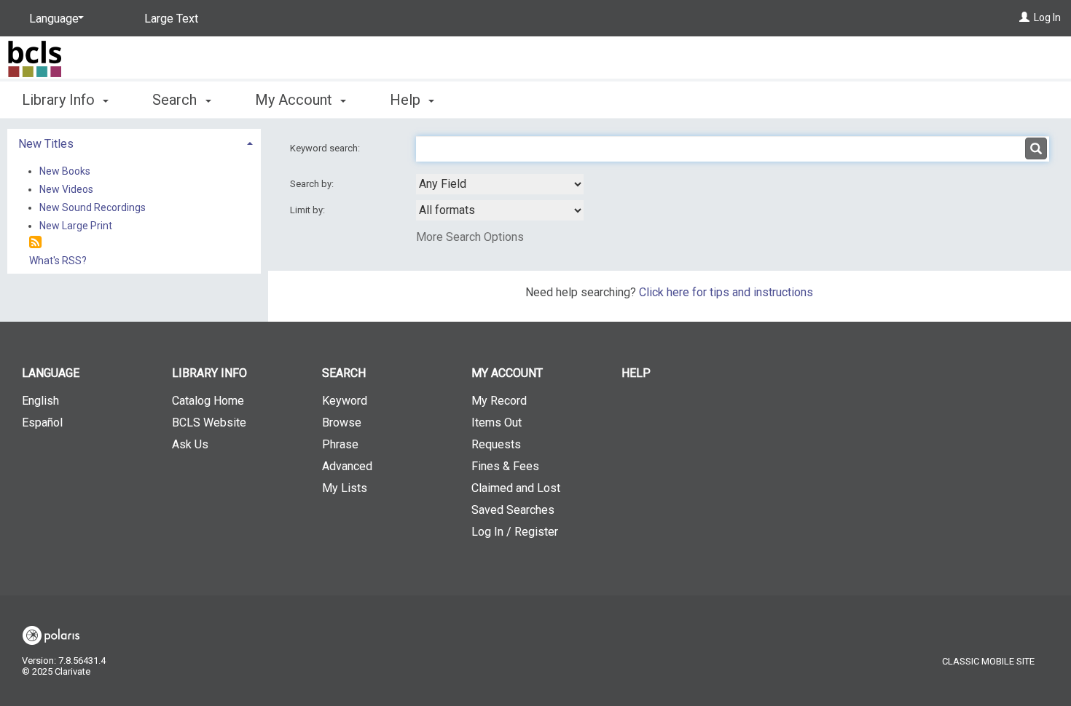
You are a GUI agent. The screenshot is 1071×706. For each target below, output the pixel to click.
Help (636, 373)
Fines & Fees (505, 466)
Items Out (496, 422)
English (40, 401)
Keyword (344, 401)
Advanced (347, 466)
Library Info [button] (60, 99)
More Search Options (470, 237)
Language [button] (50, 373)
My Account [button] (295, 99)
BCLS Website (209, 422)
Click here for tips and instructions (726, 292)
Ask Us (190, 444)
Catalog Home (208, 401)
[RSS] (35, 242)
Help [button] (407, 99)
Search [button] (176, 99)
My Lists (344, 488)
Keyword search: (326, 148)
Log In (1047, 17)
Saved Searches (512, 510)
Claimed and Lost (515, 488)
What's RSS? (58, 260)
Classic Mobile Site (988, 661)
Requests (496, 444)
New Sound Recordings (92, 207)
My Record (499, 401)
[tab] (134, 142)
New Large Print (75, 225)
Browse (341, 422)
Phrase (340, 444)
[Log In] (1024, 17)
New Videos (66, 189)
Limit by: (308, 210)
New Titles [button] (46, 144)
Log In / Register (514, 532)
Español (42, 422)
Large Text (171, 18)
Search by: (313, 183)
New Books (64, 171)
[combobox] (500, 184)
